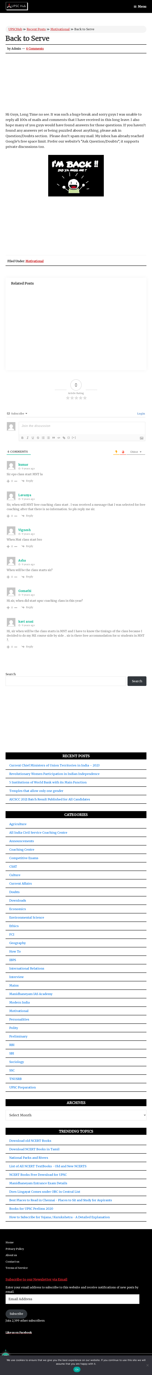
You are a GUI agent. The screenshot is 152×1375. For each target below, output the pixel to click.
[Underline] (32, 438)
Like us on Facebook (19, 1332)
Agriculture (18, 824)
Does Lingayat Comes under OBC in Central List (44, 1192)
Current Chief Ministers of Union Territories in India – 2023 (54, 765)
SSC (12, 1070)
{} (68, 437)
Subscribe (16, 1314)
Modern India (19, 1002)
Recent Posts (36, 29)
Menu (142, 6)
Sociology (16, 1062)
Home (10, 1242)
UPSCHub (15, 29)
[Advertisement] (76, 84)
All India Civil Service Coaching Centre (38, 832)
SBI (11, 1053)
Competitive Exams (23, 858)
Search (11, 674)
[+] (74, 437)
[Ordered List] (43, 438)
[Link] (64, 438)
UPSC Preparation (22, 1087)
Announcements (21, 841)
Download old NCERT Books (30, 1141)
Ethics (14, 926)
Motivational (60, 29)
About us (11, 1255)
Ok (77, 1369)
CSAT (13, 866)
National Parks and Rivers (28, 1158)
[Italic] (27, 438)
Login (141, 413)
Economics (17, 909)
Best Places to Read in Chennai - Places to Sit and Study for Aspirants (60, 1200)
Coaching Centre (21, 849)
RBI (11, 1045)
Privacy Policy (15, 1249)
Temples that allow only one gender (36, 791)
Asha (22, 560)
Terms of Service (17, 1268)
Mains (14, 985)
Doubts (14, 892)
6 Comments (35, 48)
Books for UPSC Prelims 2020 (31, 1208)
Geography (17, 943)
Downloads (17, 900)
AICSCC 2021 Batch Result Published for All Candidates (49, 799)
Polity (13, 1028)
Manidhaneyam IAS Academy (30, 994)
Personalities (19, 1019)
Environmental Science (26, 917)
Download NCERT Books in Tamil (34, 1149)
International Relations (26, 968)
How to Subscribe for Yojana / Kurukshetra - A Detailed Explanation (59, 1217)
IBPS (12, 960)
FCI (11, 934)
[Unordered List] (48, 438)
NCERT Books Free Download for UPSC (38, 1175)
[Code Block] (58, 438)
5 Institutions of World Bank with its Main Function (48, 782)
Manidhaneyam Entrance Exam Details (38, 1183)
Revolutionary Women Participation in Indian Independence (54, 774)
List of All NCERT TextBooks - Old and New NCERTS (47, 1166)
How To (15, 951)
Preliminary (18, 1036)
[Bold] (22, 438)
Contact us (12, 1261)
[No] (147, 1365)
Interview (16, 977)
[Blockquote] (53, 438)
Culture (14, 875)
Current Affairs (20, 883)
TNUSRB (15, 1079)
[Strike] (38, 438)
